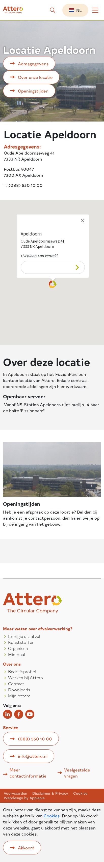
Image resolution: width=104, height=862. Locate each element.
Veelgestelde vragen (77, 773)
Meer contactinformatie (28, 773)
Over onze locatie (35, 77)
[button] (52, 10)
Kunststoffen (21, 642)
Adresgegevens (33, 63)
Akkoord (26, 847)
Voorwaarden (15, 793)
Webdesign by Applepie (24, 798)
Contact (16, 683)
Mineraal (16, 654)
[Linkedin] (7, 714)
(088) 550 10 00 (35, 738)
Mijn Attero (19, 695)
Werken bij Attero (25, 677)
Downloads (19, 689)
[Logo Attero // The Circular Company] (17, 12)
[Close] (83, 221)
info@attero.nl (32, 756)
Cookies (80, 793)
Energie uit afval (24, 636)
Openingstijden (33, 91)
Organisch (18, 648)
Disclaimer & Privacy (50, 793)
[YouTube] (29, 714)
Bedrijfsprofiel (22, 671)
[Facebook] (18, 714)
